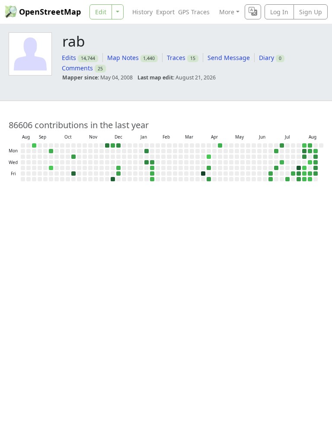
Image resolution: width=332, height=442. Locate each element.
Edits (69, 58)
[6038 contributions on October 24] (73, 173)
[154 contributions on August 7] (304, 173)
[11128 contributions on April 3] (203, 173)
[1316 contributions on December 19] (118, 173)
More (226, 12)
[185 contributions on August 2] (304, 145)
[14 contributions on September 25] (51, 168)
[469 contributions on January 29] (152, 168)
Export (165, 12)
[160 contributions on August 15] (310, 179)
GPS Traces (194, 12)
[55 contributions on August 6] (304, 168)
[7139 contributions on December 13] (113, 179)
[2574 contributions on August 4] (304, 157)
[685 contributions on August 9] (310, 145)
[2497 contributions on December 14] (118, 145)
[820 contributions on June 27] (270, 179)
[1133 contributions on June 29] (276, 151)
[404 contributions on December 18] (118, 168)
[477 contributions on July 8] (282, 162)
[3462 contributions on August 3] (304, 151)
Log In (279, 12)
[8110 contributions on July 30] (299, 168)
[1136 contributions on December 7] (113, 145)
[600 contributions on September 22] (51, 151)
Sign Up (310, 12)
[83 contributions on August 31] (34, 145)
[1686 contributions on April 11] (209, 179)
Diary (266, 58)
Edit (100, 12)
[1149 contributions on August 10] (310, 151)
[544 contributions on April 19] (220, 145)
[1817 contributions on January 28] (152, 162)
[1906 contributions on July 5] (282, 145)
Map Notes (123, 58)
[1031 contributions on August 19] (315, 162)
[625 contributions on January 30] (152, 173)
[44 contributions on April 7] (209, 157)
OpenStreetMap (50, 11)
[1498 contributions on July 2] (276, 168)
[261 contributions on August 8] (304, 179)
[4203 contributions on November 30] (107, 145)
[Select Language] (253, 11)
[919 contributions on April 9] (209, 168)
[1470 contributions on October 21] (73, 157)
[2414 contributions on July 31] (299, 173)
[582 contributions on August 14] (310, 173)
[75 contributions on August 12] (310, 162)
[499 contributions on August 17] (315, 151)
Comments (77, 68)
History (142, 12)
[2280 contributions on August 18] (315, 157)
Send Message (229, 58)
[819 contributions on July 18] (287, 179)
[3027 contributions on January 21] (146, 162)
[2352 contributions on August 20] (315, 168)
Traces (176, 58)
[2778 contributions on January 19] (146, 151)
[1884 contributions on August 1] (299, 179)
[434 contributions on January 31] (152, 179)
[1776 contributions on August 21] (315, 173)
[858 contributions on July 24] (293, 173)
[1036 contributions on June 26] (270, 173)
